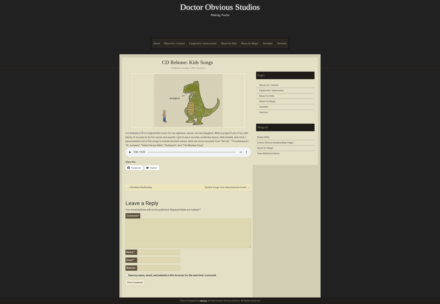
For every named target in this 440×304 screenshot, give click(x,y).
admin (202, 68)
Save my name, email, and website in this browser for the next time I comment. (172, 275)
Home (156, 43)
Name (130, 252)
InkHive (203, 300)
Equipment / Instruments (203, 43)
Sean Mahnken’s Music (268, 153)
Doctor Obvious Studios (220, 7)
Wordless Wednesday (139, 187)
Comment (132, 215)
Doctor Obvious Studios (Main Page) (275, 142)
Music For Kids (228, 43)
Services (282, 43)
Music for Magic (249, 43)
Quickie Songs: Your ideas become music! (227, 187)
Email (130, 260)
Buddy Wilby (263, 137)
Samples (268, 43)
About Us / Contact (174, 43)
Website (130, 268)
